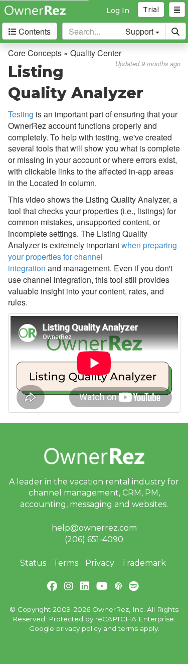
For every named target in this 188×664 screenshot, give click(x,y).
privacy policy (78, 628)
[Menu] (177, 9)
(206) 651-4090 (94, 539)
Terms (65, 563)
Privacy (99, 563)
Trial (151, 9)
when (132, 245)
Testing (21, 114)
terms (128, 628)
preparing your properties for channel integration (92, 256)
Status (33, 563)
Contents (34, 31)
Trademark (143, 563)
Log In (117, 10)
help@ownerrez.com (94, 528)
